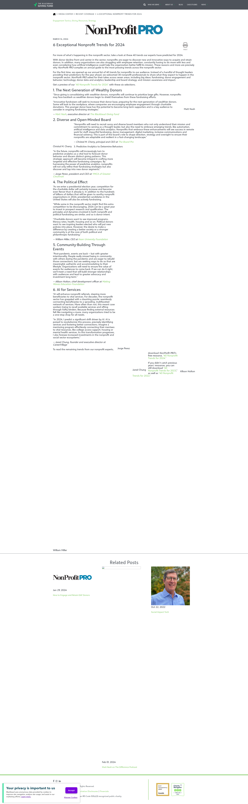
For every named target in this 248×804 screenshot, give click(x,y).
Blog (181, 5)
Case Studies (192, 5)
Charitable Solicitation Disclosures (82, 791)
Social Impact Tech (160, 612)
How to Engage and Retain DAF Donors (71, 595)
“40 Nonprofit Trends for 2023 (162, 369)
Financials (104, 791)
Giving (75, 20)
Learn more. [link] (26, 796)
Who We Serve (153, 5)
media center (66, 14)
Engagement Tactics (62, 20)
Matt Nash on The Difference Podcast (119, 767)
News (203, 5)
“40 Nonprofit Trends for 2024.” (163, 356)
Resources (83, 20)
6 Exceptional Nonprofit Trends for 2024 (119, 14)
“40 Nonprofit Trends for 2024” (92, 84)
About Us (169, 5)
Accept (71, 790)
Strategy (92, 20)
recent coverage (85, 14)
